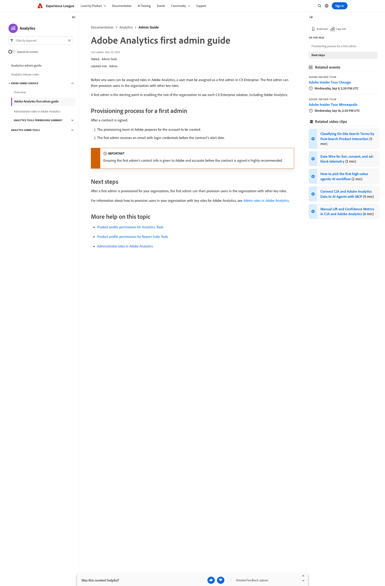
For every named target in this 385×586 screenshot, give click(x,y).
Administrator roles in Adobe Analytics (125, 246)
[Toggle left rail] (74, 17)
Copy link (341, 29)
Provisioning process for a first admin (333, 46)
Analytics (126, 27)
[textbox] (40, 41)
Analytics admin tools (25, 130)
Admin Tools (109, 59)
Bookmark (322, 29)
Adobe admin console (24, 83)
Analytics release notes (25, 74)
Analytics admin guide (26, 65)
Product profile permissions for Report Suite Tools (132, 236)
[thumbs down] (220, 580)
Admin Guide (149, 27)
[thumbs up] (211, 580)
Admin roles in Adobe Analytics (266, 200)
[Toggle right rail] (311, 17)
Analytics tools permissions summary (38, 120)
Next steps (318, 55)
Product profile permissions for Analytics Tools (130, 227)
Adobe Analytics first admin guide (36, 101)
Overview (20, 92)
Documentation (102, 27)
